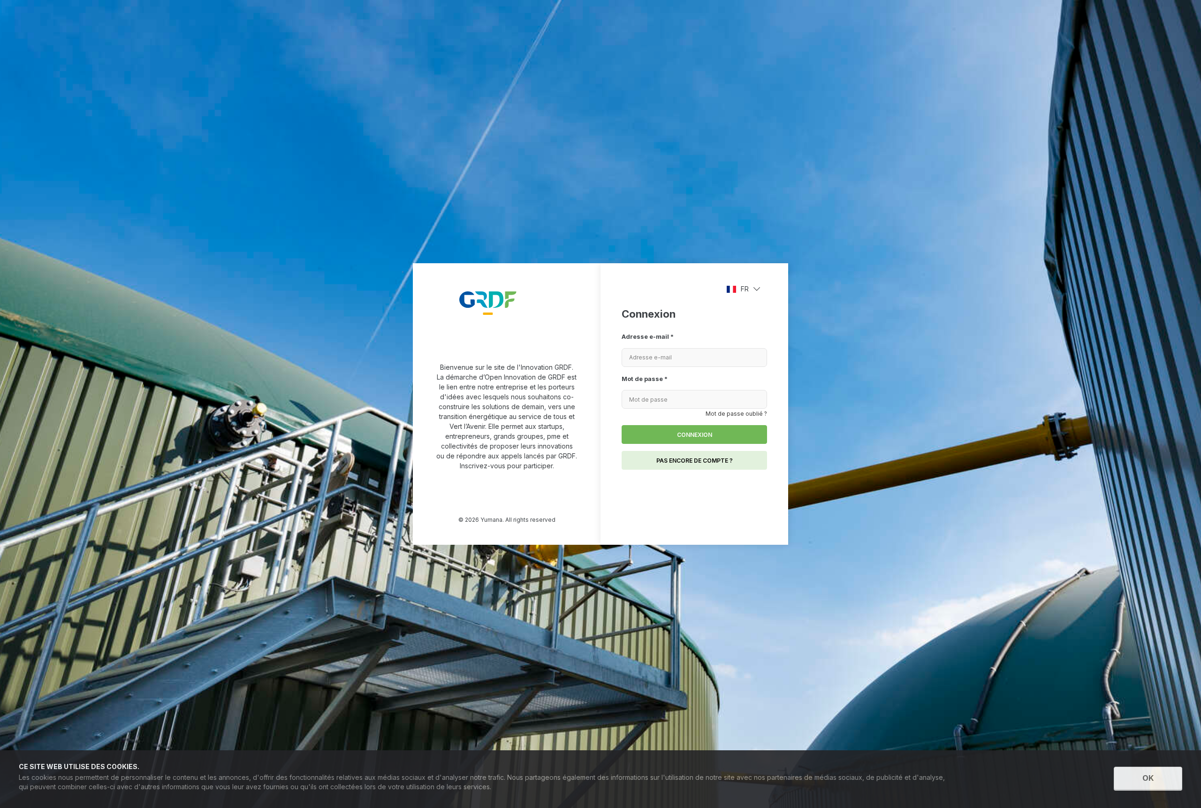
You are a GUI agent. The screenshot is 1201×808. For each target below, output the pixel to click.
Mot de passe (645, 378)
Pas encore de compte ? (694, 460)
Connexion (694, 434)
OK (1148, 778)
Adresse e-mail (648, 336)
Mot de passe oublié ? (736, 413)
